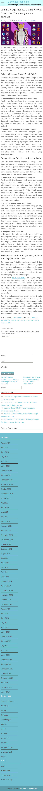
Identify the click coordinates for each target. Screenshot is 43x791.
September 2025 (7, 494)
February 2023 (6, 637)
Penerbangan (6, 720)
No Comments (30, 20)
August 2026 (5, 443)
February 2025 (6, 526)
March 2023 (5, 632)
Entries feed (5, 771)
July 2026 (4, 447)
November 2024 (7, 540)
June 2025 (5, 507)
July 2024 (4, 558)
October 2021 (6, 673)
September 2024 (7, 549)
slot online (4, 743)
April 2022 (4, 650)
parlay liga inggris (32, 320)
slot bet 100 (5, 738)
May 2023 (4, 623)
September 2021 (7, 678)
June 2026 (5, 452)
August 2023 (5, 609)
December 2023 (7, 590)
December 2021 (7, 669)
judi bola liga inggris (8, 320)
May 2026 (4, 457)
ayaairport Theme (13, 789)
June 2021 (5, 683)
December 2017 (7, 687)
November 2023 (7, 595)
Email (3, 361)
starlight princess (7, 747)
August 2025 (5, 498)
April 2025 (4, 517)
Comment (5, 336)
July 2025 (4, 503)
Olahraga (4, 715)
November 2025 (7, 484)
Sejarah (4, 733)
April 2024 (4, 572)
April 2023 (4, 627)
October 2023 (6, 600)
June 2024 (5, 563)
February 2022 (6, 660)
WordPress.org (6, 780)
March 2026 (5, 466)
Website (4, 367)
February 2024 (6, 581)
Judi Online (5, 706)
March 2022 (5, 655)
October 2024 (6, 544)
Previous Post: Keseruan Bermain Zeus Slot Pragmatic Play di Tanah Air (10, 380)
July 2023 (4, 613)
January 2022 (6, 664)
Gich (20, 20)
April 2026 (4, 461)
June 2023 (5, 618)
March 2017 (5, 692)
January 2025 (6, 530)
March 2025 (5, 521)
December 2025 (7, 480)
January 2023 (6, 641)
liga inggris (21, 320)
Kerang (3, 710)
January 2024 (6, 586)
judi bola (35, 317)
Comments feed (7, 775)
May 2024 (4, 567)
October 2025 (6, 489)
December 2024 (7, 535)
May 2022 (4, 646)
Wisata (3, 756)
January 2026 (6, 475)
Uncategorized (18, 317)
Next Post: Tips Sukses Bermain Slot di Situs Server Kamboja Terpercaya (31, 380)
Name (3, 356)
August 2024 (5, 554)
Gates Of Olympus (7, 701)
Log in (3, 766)
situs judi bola (18, 278)
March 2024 (5, 577)
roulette (3, 724)
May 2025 (4, 512)
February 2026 (6, 471)
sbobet (3, 729)
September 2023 (7, 604)
